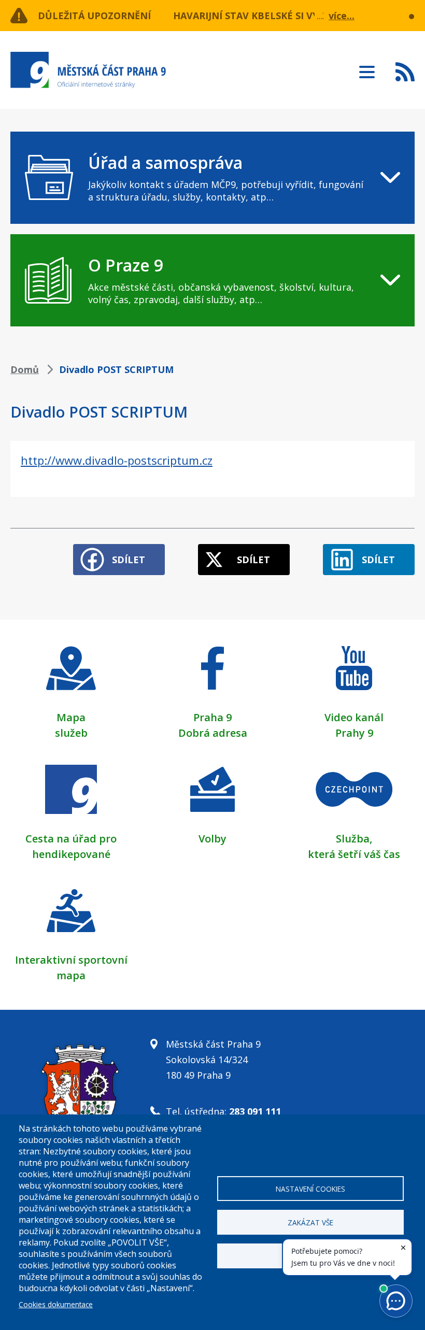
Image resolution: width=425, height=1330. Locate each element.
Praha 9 (212, 717)
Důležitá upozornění (94, 15)
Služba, (354, 839)
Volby (212, 839)
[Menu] (367, 68)
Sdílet (128, 559)
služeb (71, 733)
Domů (24, 369)
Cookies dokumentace (56, 1304)
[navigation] (212, 178)
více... (342, 15)
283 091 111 (255, 1111)
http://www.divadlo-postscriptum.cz (116, 460)
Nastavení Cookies (310, 1189)
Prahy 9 (354, 733)
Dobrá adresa (212, 733)
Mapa (71, 717)
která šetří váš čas (354, 854)
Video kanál (354, 717)
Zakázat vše (310, 1222)
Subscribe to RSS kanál (405, 71)
